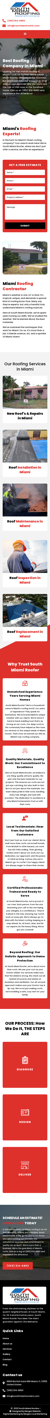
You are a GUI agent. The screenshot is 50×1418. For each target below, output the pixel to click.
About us (7, 1343)
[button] (25, 33)
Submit (25, 225)
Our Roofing (25, 366)
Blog (5, 1364)
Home (6, 1338)
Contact (7, 1359)
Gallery (6, 1354)
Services (7, 1349)
